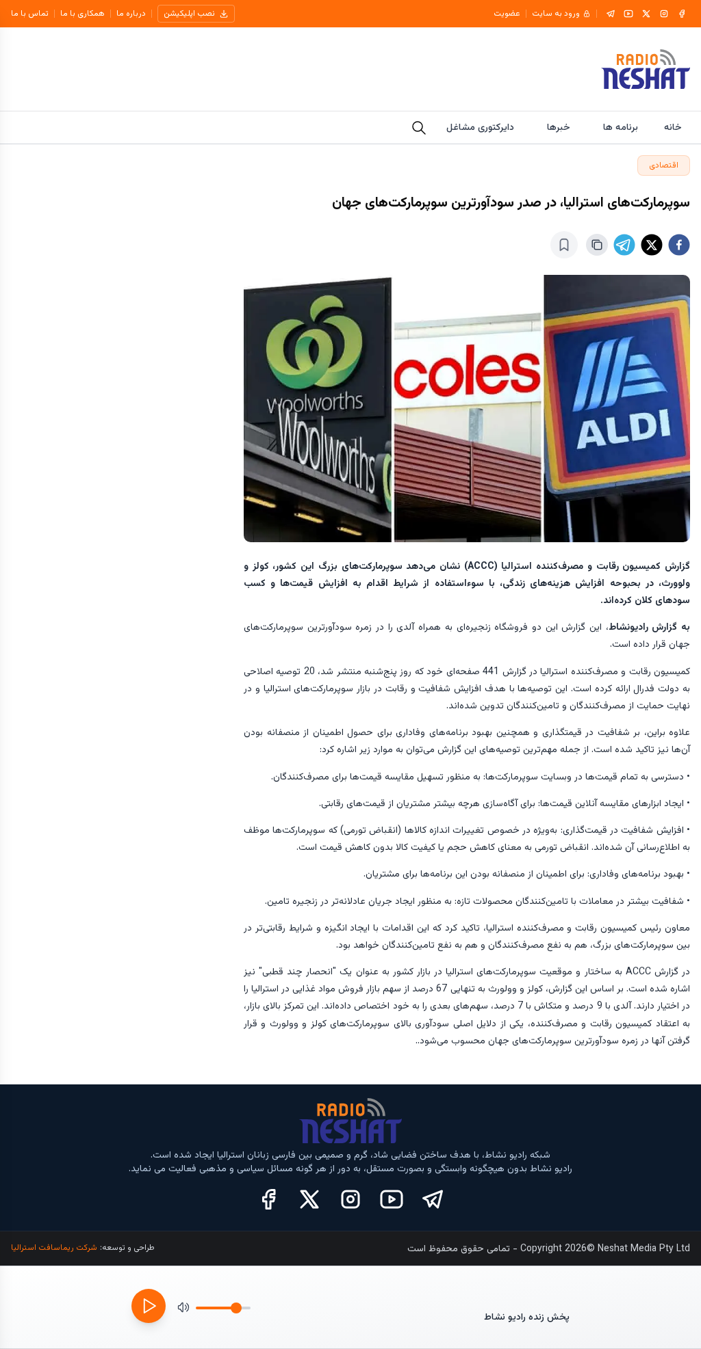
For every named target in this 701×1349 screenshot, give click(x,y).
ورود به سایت (556, 13)
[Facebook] (682, 13)
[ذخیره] (564, 244)
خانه (673, 127)
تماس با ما (30, 13)
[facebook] (679, 245)
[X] (646, 13)
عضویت (507, 13)
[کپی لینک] (597, 245)
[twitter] (652, 245)
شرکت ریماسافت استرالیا (54, 1247)
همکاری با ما (82, 13)
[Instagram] (664, 13)
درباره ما (131, 13)
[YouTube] (628, 13)
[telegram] (624, 245)
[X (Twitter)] (309, 1199)
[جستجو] (419, 128)
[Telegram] (610, 13)
